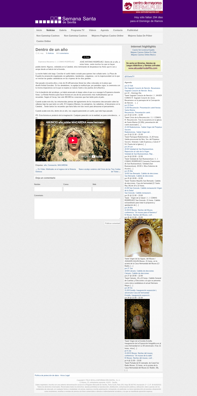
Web (94, 184)
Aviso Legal (65, 375)
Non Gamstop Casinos (48, 36)
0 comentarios (63, 53)
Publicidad (132, 30)
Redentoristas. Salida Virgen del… (138, 132)
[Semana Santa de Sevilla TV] (65, 25)
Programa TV (77, 30)
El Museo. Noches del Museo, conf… (139, 215)
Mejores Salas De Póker (140, 36)
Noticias (51, 30)
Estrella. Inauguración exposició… (138, 295)
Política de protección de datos (47, 375)
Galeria (62, 30)
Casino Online (43, 41)
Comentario (38, 195)
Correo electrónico (67, 185)
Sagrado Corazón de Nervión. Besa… (139, 91)
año (45, 165)
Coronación (52, 165)
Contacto (118, 30)
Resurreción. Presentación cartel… (138, 112)
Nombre (37, 184)
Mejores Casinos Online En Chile (143, 52)
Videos (92, 30)
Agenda (105, 30)
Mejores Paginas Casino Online (107, 36)
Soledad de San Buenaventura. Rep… (139, 154)
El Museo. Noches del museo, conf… (139, 358)
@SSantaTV (129, 76)
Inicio (39, 30)
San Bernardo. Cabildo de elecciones (139, 176)
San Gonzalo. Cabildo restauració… (138, 193)
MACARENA (63, 165)
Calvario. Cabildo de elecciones (137, 273)
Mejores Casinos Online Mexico (143, 55)
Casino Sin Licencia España (143, 50)
